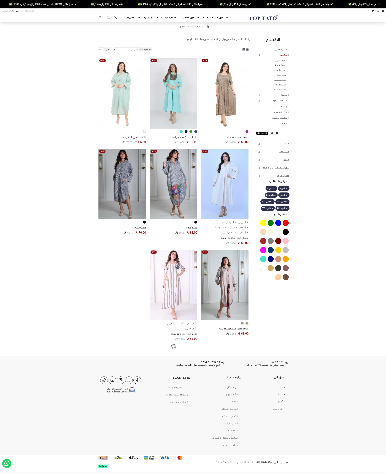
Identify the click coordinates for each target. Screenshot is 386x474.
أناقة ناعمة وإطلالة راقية (134, 137)
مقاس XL (271, 195)
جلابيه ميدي (191, 227)
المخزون (286, 160)
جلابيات (199, 26)
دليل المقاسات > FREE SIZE (276, 168)
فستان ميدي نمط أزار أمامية (234, 238)
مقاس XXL (282, 201)
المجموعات (284, 152)
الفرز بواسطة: (145, 49)
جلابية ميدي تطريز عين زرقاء (183, 334)
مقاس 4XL (282, 208)
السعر (287, 143)
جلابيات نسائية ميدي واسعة (183, 137)
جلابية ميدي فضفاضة (237, 137)
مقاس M (271, 188)
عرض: (107, 49)
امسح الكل (261, 133)
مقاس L (284, 195)
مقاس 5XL (267, 208)
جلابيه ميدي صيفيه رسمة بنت (233, 328)
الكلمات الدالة (283, 176)
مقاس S (283, 188)
